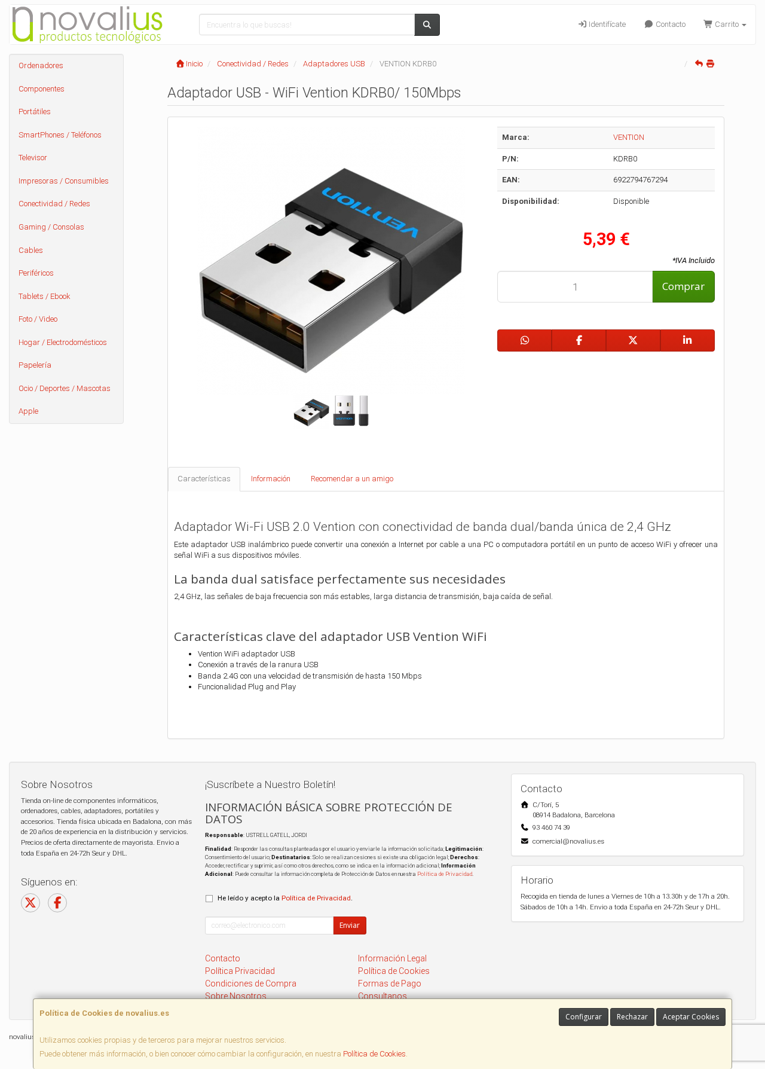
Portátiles (35, 111)
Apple (28, 411)
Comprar (683, 286)
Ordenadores (41, 65)
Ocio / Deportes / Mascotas (65, 388)
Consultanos (382, 996)
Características (204, 478)
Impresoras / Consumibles (64, 180)
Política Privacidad (240, 971)
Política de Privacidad (444, 874)
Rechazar (632, 1017)
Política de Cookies (374, 1053)
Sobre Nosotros (236, 996)
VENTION (628, 137)
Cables (31, 250)
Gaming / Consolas (51, 226)
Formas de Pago (389, 983)
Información (270, 478)
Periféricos (36, 272)
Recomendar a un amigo (352, 478)
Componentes (42, 88)
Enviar (349, 925)
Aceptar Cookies (691, 1017)
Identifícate (606, 24)
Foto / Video (38, 318)
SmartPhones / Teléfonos (60, 134)
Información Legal (392, 958)
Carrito (726, 24)
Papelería (35, 365)
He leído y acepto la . (285, 898)
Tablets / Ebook (45, 296)
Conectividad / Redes (54, 203)
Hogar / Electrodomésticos (63, 342)
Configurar (583, 1017)
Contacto (670, 24)
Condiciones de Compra (250, 983)
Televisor (33, 157)
